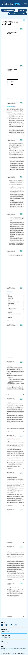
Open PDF (22, 10)
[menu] (25, 3)
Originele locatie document (16, 14)
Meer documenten (9, 10)
